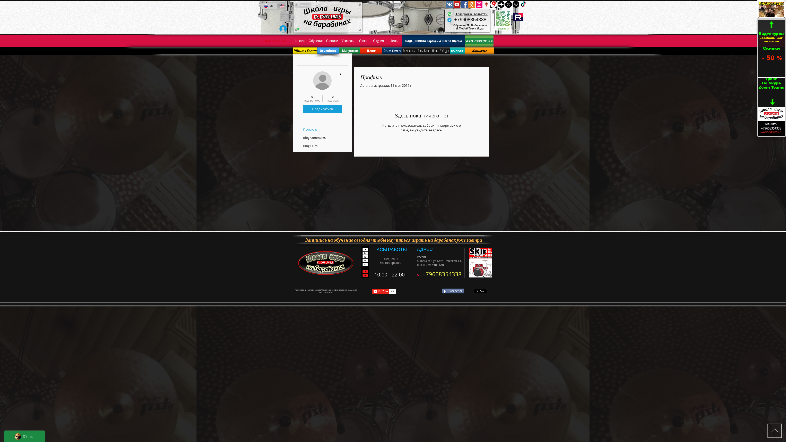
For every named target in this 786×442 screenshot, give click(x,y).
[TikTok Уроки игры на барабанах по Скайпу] (523, 4)
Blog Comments (314, 137)
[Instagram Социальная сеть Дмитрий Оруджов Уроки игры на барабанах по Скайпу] (479, 4)
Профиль (310, 129)
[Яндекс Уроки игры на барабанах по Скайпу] (493, 4)
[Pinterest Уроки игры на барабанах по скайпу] (516, 4)
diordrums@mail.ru (430, 265)
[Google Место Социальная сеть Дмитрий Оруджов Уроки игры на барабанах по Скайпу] (486, 4)
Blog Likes (310, 146)
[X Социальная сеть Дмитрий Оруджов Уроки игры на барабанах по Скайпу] (508, 4)
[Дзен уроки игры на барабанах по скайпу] (501, 4)
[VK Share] (420, 291)
